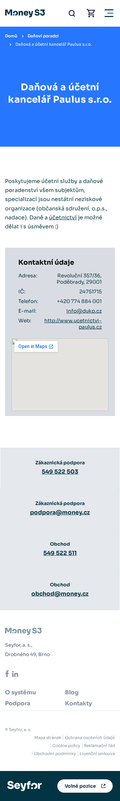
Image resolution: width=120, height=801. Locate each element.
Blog (72, 692)
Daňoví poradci (43, 35)
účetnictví (63, 217)
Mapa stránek (47, 737)
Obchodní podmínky (55, 753)
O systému (20, 692)
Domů (11, 35)
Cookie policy (66, 745)
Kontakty (78, 703)
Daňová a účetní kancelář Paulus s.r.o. (53, 44)
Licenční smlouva (97, 753)
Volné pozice (80, 786)
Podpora (17, 703)
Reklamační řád (99, 745)
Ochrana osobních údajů (90, 737)
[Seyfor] (24, 785)
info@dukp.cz (84, 311)
